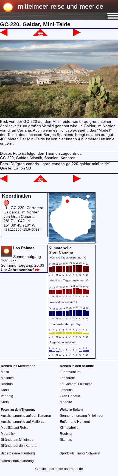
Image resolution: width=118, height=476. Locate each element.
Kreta (5, 402)
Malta (5, 372)
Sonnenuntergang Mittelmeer (81, 416)
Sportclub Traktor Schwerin (80, 453)
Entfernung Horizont (75, 422)
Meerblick (8, 434)
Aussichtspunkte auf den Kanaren (26, 416)
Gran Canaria (70, 396)
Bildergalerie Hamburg (18, 453)
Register (66, 434)
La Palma (85, 384)
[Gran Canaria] (40, 34)
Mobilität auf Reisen (15, 428)
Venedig (7, 396)
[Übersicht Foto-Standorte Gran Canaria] (72, 240)
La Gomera (68, 384)
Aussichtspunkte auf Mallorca (22, 422)
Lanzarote (67, 378)
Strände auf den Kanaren (19, 446)
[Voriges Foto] (3, 34)
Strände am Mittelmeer (18, 440)
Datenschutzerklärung (17, 461)
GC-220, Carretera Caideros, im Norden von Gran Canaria (23, 212)
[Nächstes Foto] (77, 34)
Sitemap (66, 440)
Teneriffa (66, 390)
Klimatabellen (70, 428)
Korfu (5, 390)
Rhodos (7, 384)
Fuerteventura (70, 372)
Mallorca (7, 378)
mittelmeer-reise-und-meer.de (60, 6)
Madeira (66, 402)
